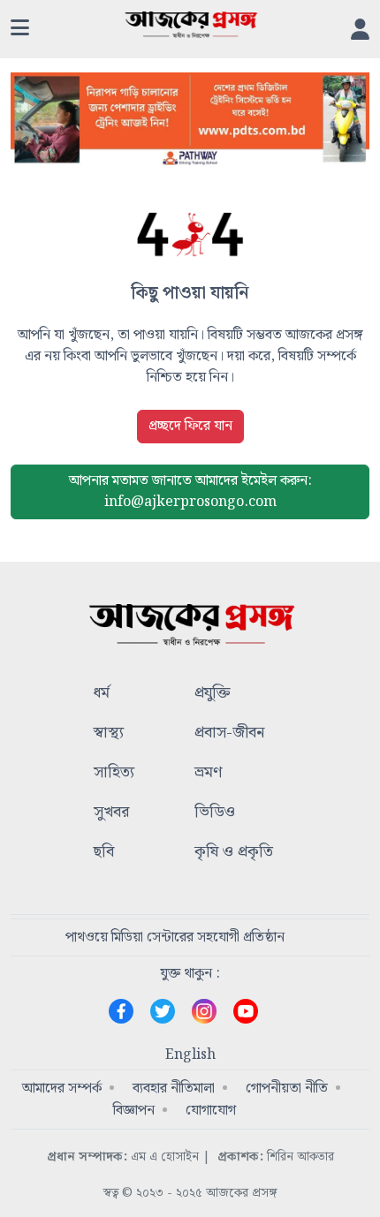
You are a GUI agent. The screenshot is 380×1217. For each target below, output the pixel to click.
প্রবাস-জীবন (229, 733)
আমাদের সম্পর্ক (62, 1088)
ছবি (104, 853)
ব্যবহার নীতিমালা (174, 1088)
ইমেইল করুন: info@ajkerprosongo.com (190, 491)
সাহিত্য (114, 773)
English (190, 1055)
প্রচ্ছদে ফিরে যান (190, 426)
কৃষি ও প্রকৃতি (233, 853)
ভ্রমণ (208, 773)
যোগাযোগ (211, 1111)
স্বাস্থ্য (109, 733)
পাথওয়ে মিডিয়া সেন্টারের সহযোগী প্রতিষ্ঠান (175, 937)
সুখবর (111, 813)
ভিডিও (214, 813)
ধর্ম (102, 694)
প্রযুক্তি (212, 694)
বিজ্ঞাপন (134, 1111)
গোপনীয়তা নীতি (287, 1088)
